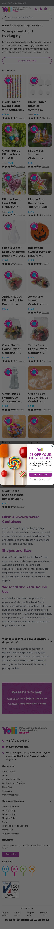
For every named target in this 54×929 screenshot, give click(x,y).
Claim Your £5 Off (40, 475)
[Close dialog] (52, 446)
